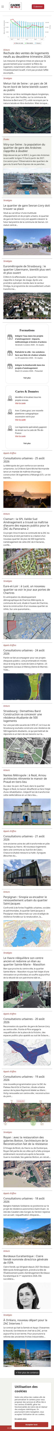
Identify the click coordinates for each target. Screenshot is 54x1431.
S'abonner (38, 7)
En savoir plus (20, 1419)
